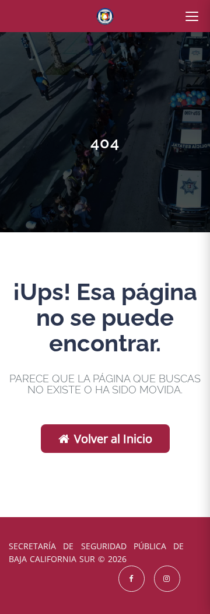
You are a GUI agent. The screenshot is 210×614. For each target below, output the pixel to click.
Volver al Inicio (113, 438)
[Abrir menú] (192, 16)
